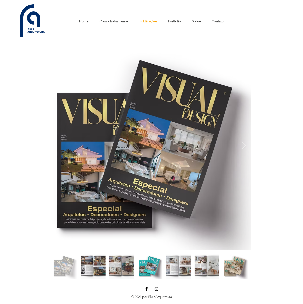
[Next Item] (243, 146)
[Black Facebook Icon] (146, 288)
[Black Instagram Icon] (156, 288)
